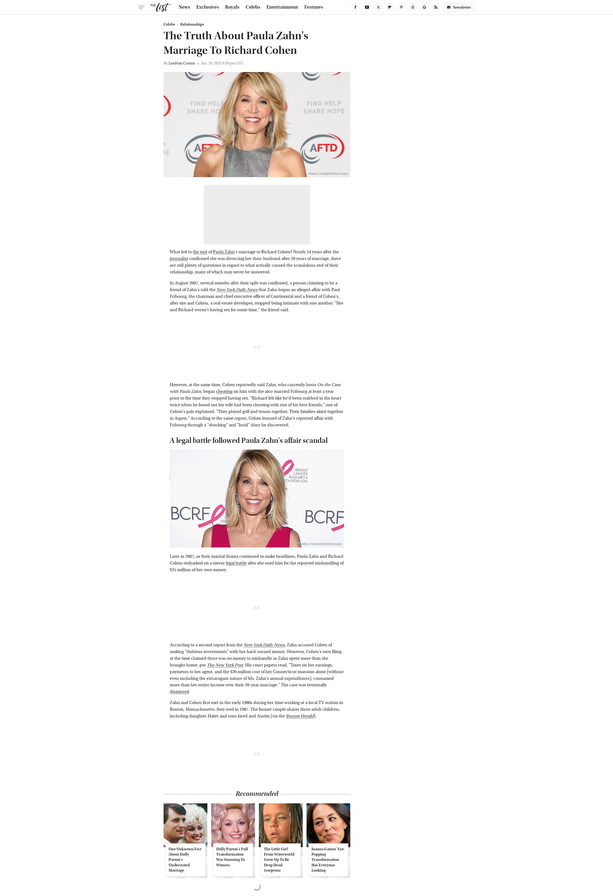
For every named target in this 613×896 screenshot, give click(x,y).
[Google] (424, 7)
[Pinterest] (401, 7)
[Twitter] (378, 7)
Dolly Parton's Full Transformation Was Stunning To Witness (232, 857)
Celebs (253, 7)
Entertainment (282, 7)
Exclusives (207, 7)
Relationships (192, 24)
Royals (232, 7)
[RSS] (436, 7)
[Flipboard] (390, 7)
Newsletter (462, 7)
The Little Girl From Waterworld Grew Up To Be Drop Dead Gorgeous (279, 860)
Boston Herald (300, 716)
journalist (179, 258)
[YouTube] (367, 7)
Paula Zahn (224, 251)
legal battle (236, 563)
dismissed (179, 691)
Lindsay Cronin (182, 63)
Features (313, 7)
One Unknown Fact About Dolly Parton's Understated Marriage (185, 860)
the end (200, 251)
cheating (224, 391)
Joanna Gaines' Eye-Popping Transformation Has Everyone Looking (328, 860)
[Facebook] (355, 7)
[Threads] (413, 7)
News (184, 7)
